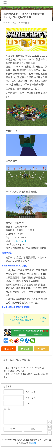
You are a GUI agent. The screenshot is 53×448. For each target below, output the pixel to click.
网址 (28, 403)
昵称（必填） (31, 392)
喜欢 (10, 349)
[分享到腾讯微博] (22, 340)
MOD (21, 8)
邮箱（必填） (31, 397)
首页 (14, 8)
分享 (43, 349)
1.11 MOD (30, 8)
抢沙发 (26, 349)
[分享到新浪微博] (16, 340)
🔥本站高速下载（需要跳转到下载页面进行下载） (20, 319)
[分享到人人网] (27, 340)
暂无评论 (27, 22)
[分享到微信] (32, 340)
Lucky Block (18, 241)
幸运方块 (26, 360)
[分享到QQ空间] (11, 340)
